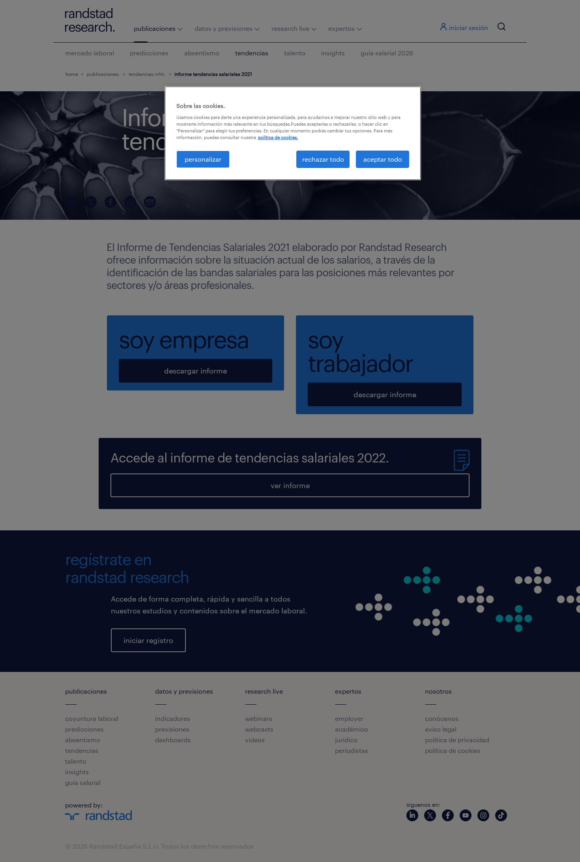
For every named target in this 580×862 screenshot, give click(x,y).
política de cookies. (278, 137)
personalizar (203, 159)
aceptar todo (382, 159)
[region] (293, 133)
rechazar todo (323, 159)
